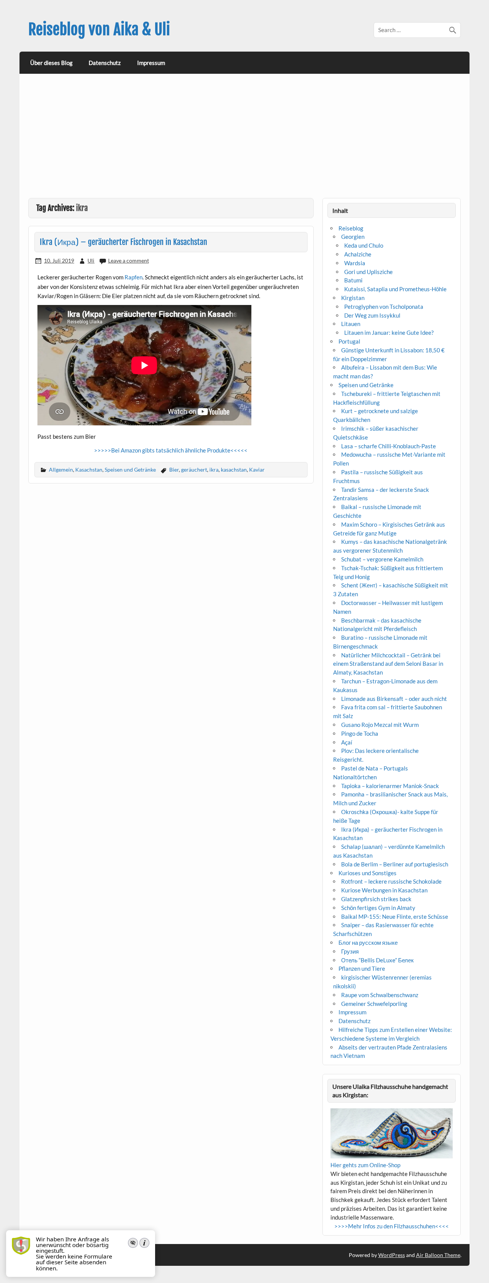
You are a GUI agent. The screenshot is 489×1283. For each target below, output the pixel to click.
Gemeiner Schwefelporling (374, 1003)
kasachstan (234, 469)
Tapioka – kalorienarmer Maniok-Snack (390, 785)
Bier (174, 469)
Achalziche (357, 254)
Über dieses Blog (51, 62)
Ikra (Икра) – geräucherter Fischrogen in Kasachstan (123, 242)
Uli (90, 260)
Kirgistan (352, 297)
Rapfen (133, 277)
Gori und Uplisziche (368, 271)
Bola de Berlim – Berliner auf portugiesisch (394, 864)
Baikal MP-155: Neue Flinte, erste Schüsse (394, 916)
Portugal (349, 341)
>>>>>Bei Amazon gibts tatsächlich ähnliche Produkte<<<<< (171, 450)
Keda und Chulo (363, 245)
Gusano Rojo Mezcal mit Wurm (380, 724)
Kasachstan (88, 469)
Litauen (350, 323)
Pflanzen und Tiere (361, 968)
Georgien (352, 236)
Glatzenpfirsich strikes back (376, 898)
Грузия (350, 951)
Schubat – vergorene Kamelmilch (382, 559)
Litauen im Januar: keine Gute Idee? (389, 332)
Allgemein (61, 469)
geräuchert (194, 469)
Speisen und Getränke (130, 469)
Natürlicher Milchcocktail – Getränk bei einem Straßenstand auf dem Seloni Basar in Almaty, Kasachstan (388, 664)
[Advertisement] (245, 140)
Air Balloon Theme (438, 1255)
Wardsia (354, 263)
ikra (214, 469)
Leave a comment (128, 260)
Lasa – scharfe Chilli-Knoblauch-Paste (388, 446)
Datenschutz (105, 62)
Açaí (346, 742)
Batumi (353, 280)
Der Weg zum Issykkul (372, 315)
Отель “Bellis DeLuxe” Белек (377, 960)
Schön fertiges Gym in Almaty (378, 907)
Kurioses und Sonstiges (367, 872)
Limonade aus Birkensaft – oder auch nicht (394, 698)
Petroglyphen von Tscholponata (383, 306)
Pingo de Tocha (359, 733)
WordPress (391, 1255)
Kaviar (257, 469)
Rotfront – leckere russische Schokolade (391, 881)
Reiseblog (350, 228)
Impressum (151, 62)
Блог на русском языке (368, 942)
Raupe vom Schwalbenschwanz (379, 994)
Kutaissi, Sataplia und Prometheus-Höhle (395, 288)
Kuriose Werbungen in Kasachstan (384, 890)
